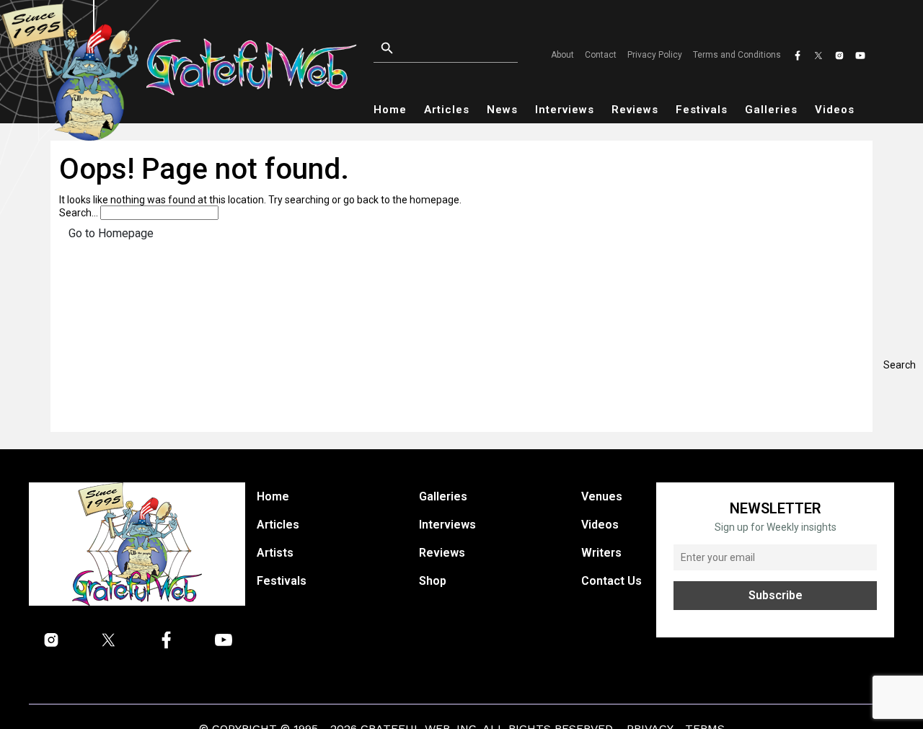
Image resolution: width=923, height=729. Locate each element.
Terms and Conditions (737, 55)
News (502, 109)
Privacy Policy (654, 55)
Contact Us (611, 581)
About (562, 55)
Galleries (771, 109)
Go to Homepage (111, 233)
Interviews (564, 109)
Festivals (702, 109)
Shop (432, 581)
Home (390, 109)
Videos (834, 109)
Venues (601, 496)
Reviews (634, 109)
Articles (446, 109)
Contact (601, 55)
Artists (275, 553)
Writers (601, 553)
